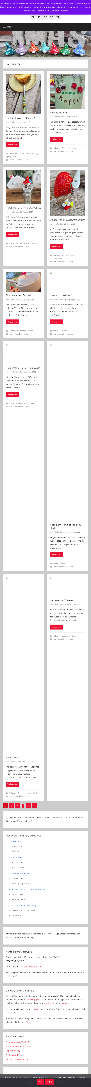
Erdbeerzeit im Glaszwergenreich (67, 219)
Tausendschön (15, 857)
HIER (54, 934)
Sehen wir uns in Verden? (17, 1042)
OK (40, 1082)
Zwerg (36, 243)
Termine (18, 403)
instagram (50, 1003)
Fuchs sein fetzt (14, 757)
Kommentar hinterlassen (19, 160)
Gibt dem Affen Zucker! (18, 295)
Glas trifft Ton (23, 154)
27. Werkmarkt (15, 841)
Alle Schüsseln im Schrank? (18, 1046)
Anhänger (57, 148)
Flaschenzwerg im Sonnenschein (23, 207)
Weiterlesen (12, 145)
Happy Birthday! (13, 1051)
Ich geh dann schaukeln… (17, 1059)
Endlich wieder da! (14, 1055)
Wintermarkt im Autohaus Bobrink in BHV (27, 889)
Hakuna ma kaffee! (60, 295)
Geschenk (13, 154)
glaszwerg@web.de (33, 966)
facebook (64, 1003)
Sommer (71, 255)
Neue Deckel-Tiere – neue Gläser (23, 367)
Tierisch (26, 403)
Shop (37, 1009)
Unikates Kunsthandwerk (20, 873)
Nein (49, 1082)
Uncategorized (56, 258)
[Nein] (88, 1080)
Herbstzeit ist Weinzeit (62, 600)
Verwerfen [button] (63, 11)
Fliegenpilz (13, 243)
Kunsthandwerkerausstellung (22, 905)
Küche (14, 157)
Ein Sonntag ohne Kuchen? (20, 118)
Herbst (29, 793)
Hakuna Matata (58, 112)
